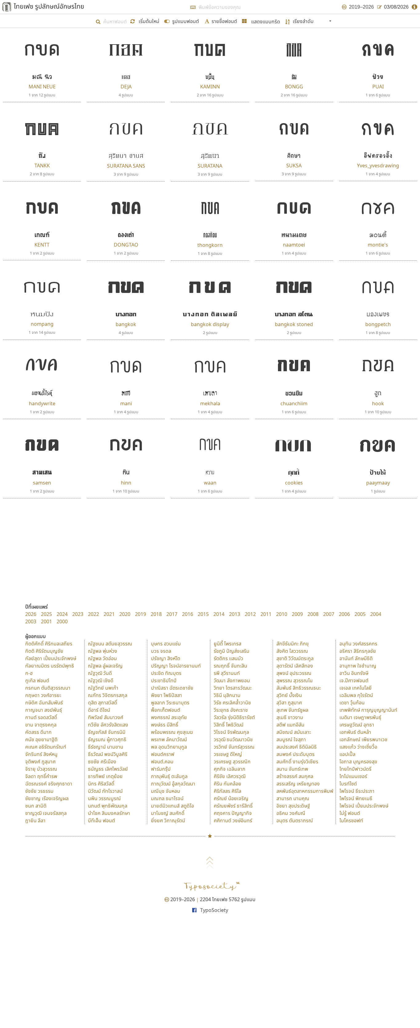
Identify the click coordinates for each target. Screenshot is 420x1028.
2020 (124, 614)
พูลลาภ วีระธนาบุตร (170, 702)
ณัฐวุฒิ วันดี (100, 673)
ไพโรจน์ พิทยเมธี (355, 798)
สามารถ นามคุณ (292, 798)
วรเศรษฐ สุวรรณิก (232, 761)
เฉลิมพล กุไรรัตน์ (356, 695)
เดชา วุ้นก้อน (352, 702)
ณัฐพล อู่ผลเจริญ (105, 665)
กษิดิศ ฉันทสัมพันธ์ (44, 702)
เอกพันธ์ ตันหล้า (355, 732)
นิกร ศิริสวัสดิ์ (101, 783)
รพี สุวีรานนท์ (227, 673)
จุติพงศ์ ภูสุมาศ (40, 761)
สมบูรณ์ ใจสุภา (291, 739)
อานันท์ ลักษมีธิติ (356, 658)
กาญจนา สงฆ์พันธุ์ (43, 710)
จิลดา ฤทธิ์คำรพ (41, 776)
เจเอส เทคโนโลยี (355, 687)
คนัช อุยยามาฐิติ (41, 739)
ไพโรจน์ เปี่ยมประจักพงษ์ (363, 805)
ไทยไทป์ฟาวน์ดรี (355, 768)
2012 (250, 614)
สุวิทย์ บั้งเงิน (289, 695)
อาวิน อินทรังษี (353, 673)
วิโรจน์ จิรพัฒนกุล (231, 732)
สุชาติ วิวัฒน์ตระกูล (295, 658)
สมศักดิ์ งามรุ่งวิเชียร (297, 761)
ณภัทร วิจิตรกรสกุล (107, 695)
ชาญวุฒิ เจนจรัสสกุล (46, 813)
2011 (265, 614)
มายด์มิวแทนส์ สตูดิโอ (172, 805)
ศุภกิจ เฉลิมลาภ (229, 768)
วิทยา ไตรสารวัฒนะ (233, 687)
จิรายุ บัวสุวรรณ (41, 768)
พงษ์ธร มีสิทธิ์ (164, 724)
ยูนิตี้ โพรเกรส (227, 643)
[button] (145, 20)
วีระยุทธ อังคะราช (231, 710)
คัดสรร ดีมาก (38, 732)
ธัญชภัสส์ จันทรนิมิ (106, 732)
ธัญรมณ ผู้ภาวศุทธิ (107, 739)
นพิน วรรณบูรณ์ (104, 798)
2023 (77, 614)
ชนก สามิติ (35, 805)
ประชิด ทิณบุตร (166, 673)
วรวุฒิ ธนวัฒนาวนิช (233, 739)
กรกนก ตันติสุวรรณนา (47, 687)
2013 (234, 614)
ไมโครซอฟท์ (351, 820)
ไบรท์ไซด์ (348, 783)
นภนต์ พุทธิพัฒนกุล (107, 805)
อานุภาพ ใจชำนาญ (357, 665)
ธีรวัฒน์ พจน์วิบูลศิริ (107, 754)
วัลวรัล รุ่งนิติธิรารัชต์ (234, 717)
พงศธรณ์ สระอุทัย (169, 717)
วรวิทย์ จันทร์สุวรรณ (234, 746)
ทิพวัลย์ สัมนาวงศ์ (105, 717)
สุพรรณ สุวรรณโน (294, 680)
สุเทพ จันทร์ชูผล (292, 710)
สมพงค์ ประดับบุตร (295, 754)
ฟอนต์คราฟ (162, 754)
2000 (62, 621)
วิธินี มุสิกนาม (227, 695)
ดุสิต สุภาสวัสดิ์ (102, 702)
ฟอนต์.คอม (162, 761)
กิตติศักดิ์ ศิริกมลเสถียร (48, 643)
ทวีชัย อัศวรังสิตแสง (108, 724)
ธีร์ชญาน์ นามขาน (105, 746)
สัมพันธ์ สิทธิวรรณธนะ (298, 687)
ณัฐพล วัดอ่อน (102, 658)
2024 (62, 614)
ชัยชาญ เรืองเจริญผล (47, 798)
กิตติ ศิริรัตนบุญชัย (44, 651)
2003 (30, 621)
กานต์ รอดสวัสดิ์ (41, 717)
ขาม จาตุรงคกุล (41, 724)
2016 (187, 614)
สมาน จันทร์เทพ (292, 768)
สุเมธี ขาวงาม (289, 717)
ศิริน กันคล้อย (227, 783)
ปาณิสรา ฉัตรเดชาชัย (172, 687)
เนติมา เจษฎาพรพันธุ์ (360, 717)
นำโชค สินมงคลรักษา (109, 813)
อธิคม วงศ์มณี (290, 813)
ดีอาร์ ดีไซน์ (99, 710)
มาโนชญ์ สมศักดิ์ (167, 813)
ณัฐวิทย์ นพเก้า (103, 687)
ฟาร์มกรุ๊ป (161, 768)
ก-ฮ (29, 673)
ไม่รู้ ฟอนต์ (349, 813)
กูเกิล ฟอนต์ (37, 680)
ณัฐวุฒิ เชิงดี (100, 680)
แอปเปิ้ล (347, 754)
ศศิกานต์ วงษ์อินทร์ (233, 820)
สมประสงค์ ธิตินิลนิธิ (296, 746)
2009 (297, 614)
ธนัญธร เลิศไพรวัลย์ (108, 768)
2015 (203, 614)
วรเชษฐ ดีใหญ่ (228, 754)
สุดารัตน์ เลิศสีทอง (294, 665)
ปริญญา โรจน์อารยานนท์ (176, 665)
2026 (30, 614)
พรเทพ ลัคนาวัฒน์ (169, 739)
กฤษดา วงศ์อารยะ (43, 695)
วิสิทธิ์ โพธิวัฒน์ (229, 724)
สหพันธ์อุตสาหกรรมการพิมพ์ (304, 791)
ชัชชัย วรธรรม (39, 791)
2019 (140, 614)
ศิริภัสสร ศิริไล (227, 791)
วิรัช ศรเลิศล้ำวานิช (232, 702)
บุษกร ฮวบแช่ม (166, 643)
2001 (46, 621)
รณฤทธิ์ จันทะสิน (230, 665)
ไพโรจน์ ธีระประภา (356, 791)
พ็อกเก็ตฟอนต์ (165, 710)
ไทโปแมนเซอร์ (353, 776)
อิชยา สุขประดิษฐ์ (293, 805)
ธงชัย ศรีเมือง (102, 761)
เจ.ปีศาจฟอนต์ (353, 680)
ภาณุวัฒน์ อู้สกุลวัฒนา (173, 783)
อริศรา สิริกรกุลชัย (357, 651)
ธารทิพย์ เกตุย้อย (105, 776)
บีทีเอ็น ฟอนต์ (101, 820)
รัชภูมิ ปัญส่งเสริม (231, 651)
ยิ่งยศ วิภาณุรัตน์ (168, 820)
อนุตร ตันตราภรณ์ (294, 820)
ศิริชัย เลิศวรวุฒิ (229, 776)
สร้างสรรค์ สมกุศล (294, 776)
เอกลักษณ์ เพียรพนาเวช (363, 739)
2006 (344, 614)
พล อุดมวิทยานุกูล (169, 746)
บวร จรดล (161, 651)
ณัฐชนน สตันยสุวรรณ (110, 643)
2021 (109, 614)
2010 (281, 614)
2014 (218, 614)
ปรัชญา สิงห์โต (165, 658)
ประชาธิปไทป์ (163, 680)
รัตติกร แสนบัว (228, 658)
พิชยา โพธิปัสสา (166, 695)
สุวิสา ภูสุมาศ (289, 702)
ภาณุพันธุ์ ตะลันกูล (169, 776)
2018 (156, 614)
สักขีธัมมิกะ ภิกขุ (292, 643)
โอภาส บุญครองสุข (358, 761)
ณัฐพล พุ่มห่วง (102, 651)
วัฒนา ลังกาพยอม (232, 680)
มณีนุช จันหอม (165, 791)
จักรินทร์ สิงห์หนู (41, 754)
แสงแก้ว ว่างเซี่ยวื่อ (358, 746)
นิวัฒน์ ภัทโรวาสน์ (105, 791)
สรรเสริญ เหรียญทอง (298, 783)
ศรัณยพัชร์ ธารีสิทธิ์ (233, 805)
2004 (375, 614)
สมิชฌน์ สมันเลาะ (293, 732)
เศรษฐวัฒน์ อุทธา (356, 724)
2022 (93, 614)
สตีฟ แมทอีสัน (290, 724)
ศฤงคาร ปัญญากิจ (233, 813)
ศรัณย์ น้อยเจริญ (231, 798)
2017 (171, 614)
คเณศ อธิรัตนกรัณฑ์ (45, 746)
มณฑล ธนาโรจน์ (167, 798)
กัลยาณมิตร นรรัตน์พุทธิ (49, 665)
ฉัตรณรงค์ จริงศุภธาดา (48, 783)
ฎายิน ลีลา (35, 820)
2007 (328, 614)
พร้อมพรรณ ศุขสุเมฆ (172, 732)
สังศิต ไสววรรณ (292, 651)
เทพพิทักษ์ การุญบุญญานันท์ (368, 710)
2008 (313, 614)
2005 (360, 614)
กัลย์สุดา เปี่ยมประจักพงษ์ (50, 658)
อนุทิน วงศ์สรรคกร (358, 643)
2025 (46, 614)
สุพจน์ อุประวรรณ (293, 673)
